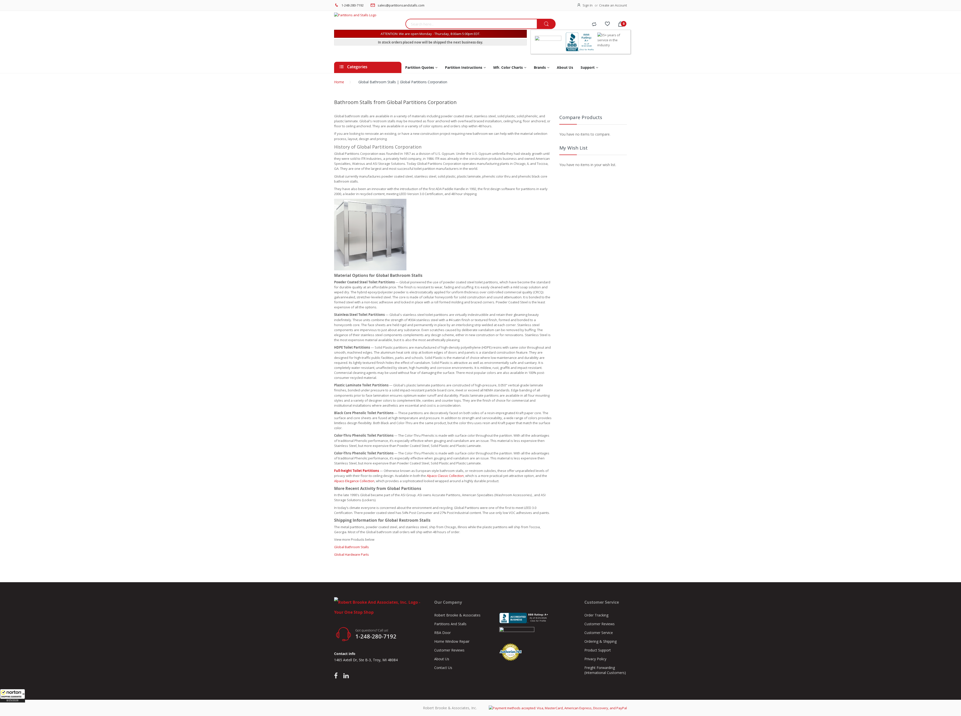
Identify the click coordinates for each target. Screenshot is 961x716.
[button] (12, 695)
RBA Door (442, 632)
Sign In (588, 5)
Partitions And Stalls (450, 623)
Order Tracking (596, 615)
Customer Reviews (449, 650)
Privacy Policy (595, 658)
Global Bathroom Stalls (351, 547)
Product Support (597, 650)
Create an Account (613, 5)
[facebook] (337, 676)
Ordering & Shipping (600, 641)
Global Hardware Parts (351, 554)
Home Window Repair (451, 641)
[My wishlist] (607, 25)
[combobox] (471, 24)
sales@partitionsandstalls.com (401, 5)
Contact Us (443, 667)
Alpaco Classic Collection (445, 475)
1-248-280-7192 (352, 5)
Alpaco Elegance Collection (354, 481)
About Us (441, 658)
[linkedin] (346, 676)
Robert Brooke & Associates (457, 615)
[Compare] (594, 25)
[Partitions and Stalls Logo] (368, 15)
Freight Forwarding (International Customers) (605, 670)
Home (339, 82)
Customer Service (598, 632)
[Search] (546, 24)
